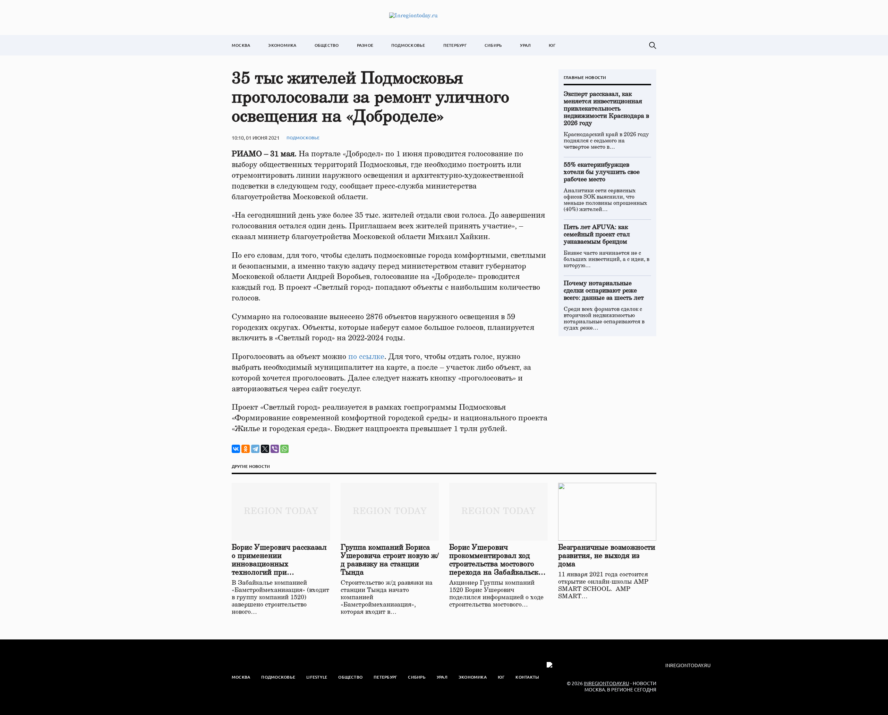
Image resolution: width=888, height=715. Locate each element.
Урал (525, 45)
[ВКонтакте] (236, 449)
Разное (365, 45)
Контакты (527, 677)
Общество (327, 45)
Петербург (455, 45)
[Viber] (275, 449)
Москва (241, 45)
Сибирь (493, 45)
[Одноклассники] (245, 449)
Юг (552, 45)
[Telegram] (255, 449)
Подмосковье (408, 45)
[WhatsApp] (284, 449)
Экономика (282, 45)
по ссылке (366, 356)
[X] (265, 449)
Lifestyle (316, 677)
